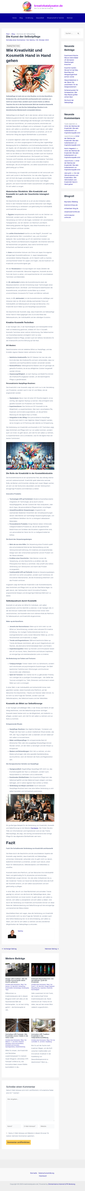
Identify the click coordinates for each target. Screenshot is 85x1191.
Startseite (33, 1173)
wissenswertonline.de (72, 212)
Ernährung (29, 18)
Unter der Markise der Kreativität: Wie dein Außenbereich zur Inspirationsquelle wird (72, 140)
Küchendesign (17, 988)
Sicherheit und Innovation (12, 1045)
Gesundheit (40, 18)
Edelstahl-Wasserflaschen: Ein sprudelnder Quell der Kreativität (42, 980)
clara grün (67, 173)
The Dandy (34, 828)
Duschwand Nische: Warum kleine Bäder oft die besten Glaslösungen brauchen (71, 60)
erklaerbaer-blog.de (71, 208)
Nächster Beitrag (52, 949)
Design (47, 986)
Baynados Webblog (71, 202)
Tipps (6, 989)
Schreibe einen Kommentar (15, 40)
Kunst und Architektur (17, 1043)
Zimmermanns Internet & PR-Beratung (61, 1184)
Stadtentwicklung (20, 1046)
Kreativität (49, 988)
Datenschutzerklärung (46, 1173)
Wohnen (70, 18)
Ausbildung (49, 1041)
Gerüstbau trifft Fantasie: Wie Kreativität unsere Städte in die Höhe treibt (16, 1035)
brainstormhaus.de (71, 205)
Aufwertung (22, 986)
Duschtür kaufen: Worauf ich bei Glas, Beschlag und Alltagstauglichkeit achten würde (71, 72)
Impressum (43, 1176)
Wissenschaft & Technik (55, 18)
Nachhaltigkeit (35, 989)
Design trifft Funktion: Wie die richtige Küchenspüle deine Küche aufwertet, (16, 980)
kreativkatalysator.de (48, 5)
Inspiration (43, 988)
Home (14, 18)
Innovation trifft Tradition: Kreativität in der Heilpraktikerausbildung (40, 1035)
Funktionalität (9, 988)
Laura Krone (68, 161)
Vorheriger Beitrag (9, 949)
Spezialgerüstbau (10, 1046)
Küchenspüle (25, 988)
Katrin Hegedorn (70, 148)
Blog (21, 18)
